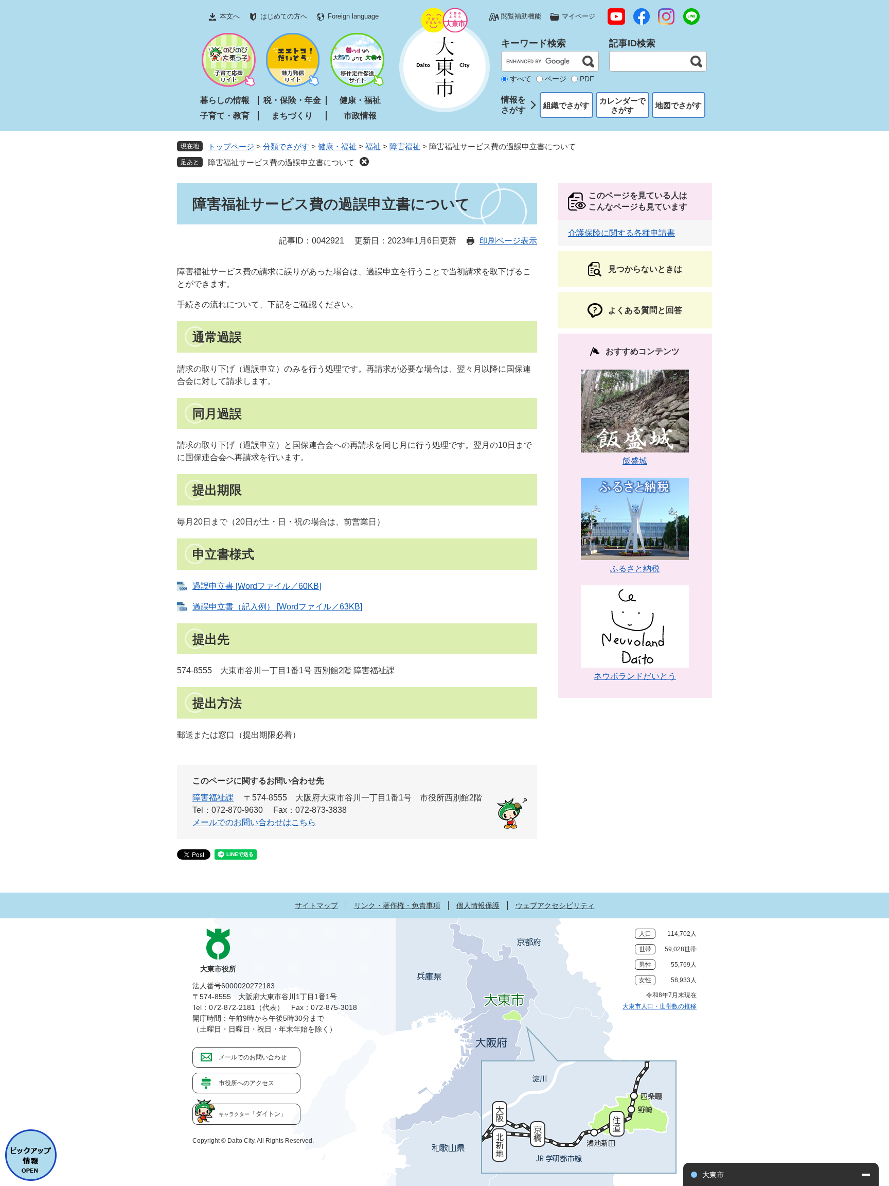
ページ (555, 79)
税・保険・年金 (292, 100)
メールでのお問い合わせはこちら (254, 822)
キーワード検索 (533, 43)
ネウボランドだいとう (635, 676)
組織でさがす (566, 105)
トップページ (231, 146)
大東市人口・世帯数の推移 (660, 1006)
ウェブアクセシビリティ (555, 905)
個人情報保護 (478, 905)
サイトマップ (316, 905)
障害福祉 (404, 146)
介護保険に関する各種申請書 (621, 233)
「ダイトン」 (253, 1114)
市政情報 (360, 115)
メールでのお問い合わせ (253, 1057)
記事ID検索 (632, 43)
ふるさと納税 (635, 568)
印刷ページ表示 (508, 240)
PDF (587, 79)
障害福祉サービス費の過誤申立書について (281, 162)
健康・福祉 (360, 100)
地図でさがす (678, 105)
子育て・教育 (225, 115)
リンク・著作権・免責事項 (397, 905)
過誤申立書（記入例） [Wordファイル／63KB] (277, 606)
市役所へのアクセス (246, 1083)
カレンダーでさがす (622, 105)
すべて (520, 79)
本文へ (230, 16)
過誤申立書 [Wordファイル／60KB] (256, 586)
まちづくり (292, 115)
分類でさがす (286, 146)
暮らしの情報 (225, 100)
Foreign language (353, 16)
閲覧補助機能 (521, 16)
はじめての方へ (283, 16)
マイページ (578, 16)
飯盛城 (635, 461)
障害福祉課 (213, 797)
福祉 (373, 146)
